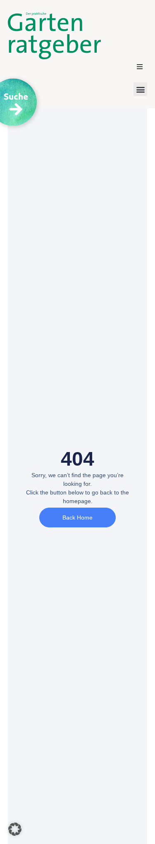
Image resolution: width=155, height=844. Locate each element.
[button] (139, 66)
